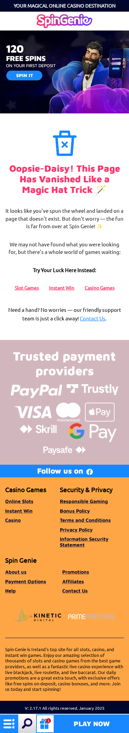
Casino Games (100, 287)
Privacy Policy (76, 530)
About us (15, 572)
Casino (13, 520)
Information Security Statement (84, 541)
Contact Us (92, 318)
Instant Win (61, 287)
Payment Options (25, 581)
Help (10, 591)
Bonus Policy (75, 511)
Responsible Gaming (84, 501)
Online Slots (19, 501)
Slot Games (27, 287)
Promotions (75, 572)
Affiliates (73, 581)
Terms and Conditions (85, 520)
